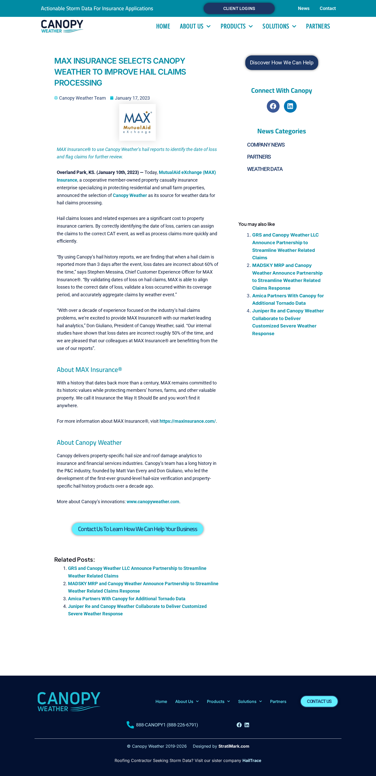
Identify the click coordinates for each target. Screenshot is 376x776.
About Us (192, 26)
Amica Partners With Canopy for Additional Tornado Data (126, 598)
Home (163, 26)
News (303, 8)
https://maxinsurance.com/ (188, 421)
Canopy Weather (130, 195)
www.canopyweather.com (153, 501)
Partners (318, 26)
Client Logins (239, 8)
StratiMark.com (233, 746)
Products (233, 26)
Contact (328, 8)
